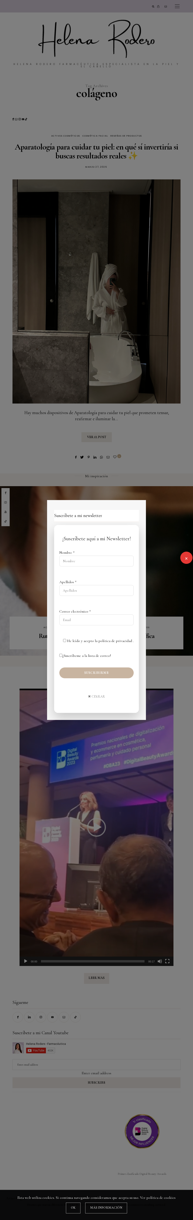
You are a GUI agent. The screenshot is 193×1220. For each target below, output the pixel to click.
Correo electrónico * (75, 611)
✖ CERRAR (96, 697)
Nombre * (67, 552)
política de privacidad (115, 640)
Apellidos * (67, 582)
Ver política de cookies (158, 1197)
